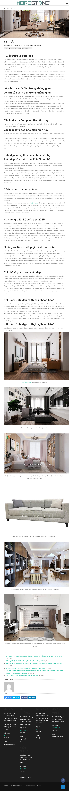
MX (6, 48)
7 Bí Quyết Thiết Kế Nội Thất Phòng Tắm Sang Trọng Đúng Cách (24, 661)
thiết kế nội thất (33, 203)
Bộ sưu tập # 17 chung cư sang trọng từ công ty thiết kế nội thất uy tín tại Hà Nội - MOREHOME (34, 656)
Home (7, 8)
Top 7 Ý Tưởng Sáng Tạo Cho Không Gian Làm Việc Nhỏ (22, 676)
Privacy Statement (29, 785)
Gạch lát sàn (18, 785)
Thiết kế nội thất (26, 382)
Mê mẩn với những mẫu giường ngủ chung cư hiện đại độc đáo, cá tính (25, 668)
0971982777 (8, 735)
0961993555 (24, 730)
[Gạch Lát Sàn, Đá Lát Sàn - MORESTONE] (33, 3)
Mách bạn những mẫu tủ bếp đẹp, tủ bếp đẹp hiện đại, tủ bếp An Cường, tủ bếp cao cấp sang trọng (34, 663)
